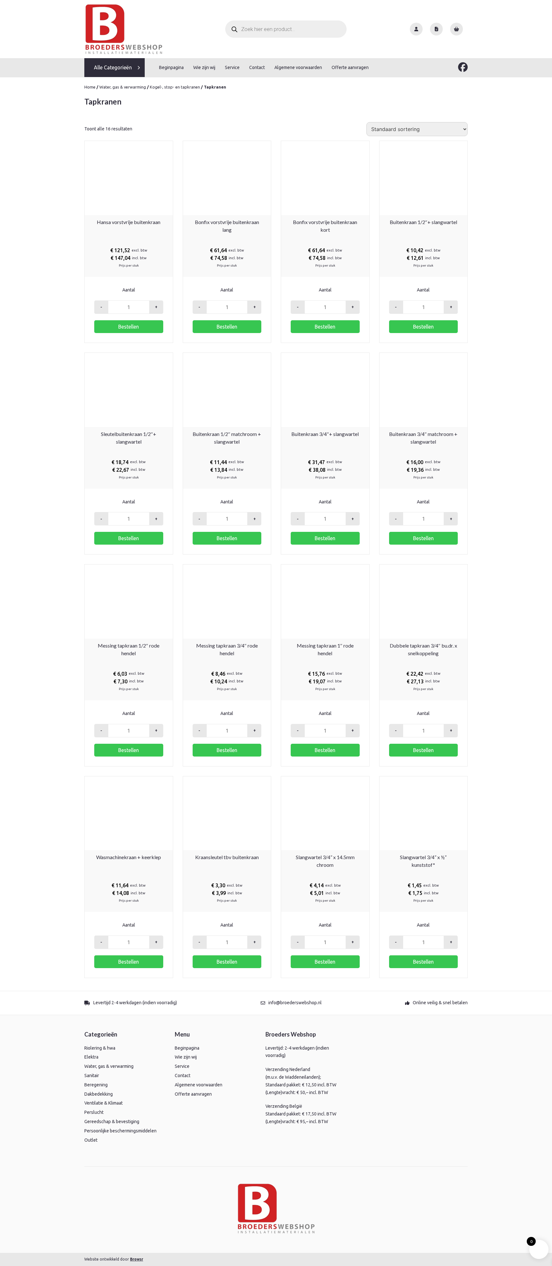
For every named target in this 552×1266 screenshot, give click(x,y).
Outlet (90, 1140)
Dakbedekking (98, 1094)
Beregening (96, 1084)
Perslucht (93, 1112)
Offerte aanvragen (350, 67)
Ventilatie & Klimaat (103, 1103)
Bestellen (128, 327)
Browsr (136, 1259)
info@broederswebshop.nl (295, 1002)
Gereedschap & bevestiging (111, 1121)
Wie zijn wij (204, 67)
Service (232, 67)
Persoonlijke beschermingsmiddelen (120, 1130)
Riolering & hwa (99, 1048)
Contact (257, 67)
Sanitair (91, 1075)
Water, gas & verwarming (122, 87)
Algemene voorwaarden (298, 67)
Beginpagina (171, 67)
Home (90, 87)
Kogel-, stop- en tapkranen (175, 87)
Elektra (91, 1057)
